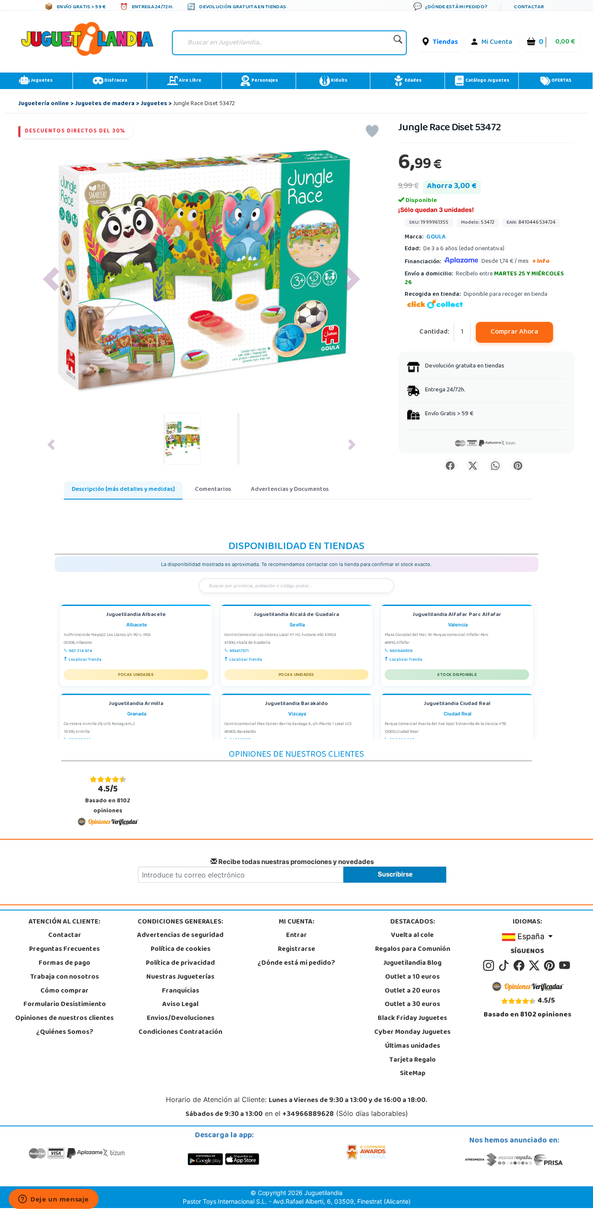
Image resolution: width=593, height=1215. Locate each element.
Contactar (64, 936)
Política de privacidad (180, 963)
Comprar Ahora (514, 332)
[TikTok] (505, 965)
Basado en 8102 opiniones (107, 799)
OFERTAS (560, 81)
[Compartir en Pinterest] (517, 465)
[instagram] (489, 965)
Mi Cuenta (496, 43)
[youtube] (565, 965)
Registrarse (296, 950)
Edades (413, 81)
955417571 (239, 651)
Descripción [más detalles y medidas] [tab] (123, 489)
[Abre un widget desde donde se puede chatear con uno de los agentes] (54, 1200)
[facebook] (520, 965)
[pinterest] (550, 965)
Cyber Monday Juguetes (412, 1033)
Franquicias (180, 991)
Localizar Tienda (85, 660)
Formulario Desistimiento (64, 1005)
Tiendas (445, 43)
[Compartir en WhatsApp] (495, 465)
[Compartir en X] (472, 465)
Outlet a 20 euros (412, 991)
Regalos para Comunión (412, 950)
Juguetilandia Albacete (136, 615)
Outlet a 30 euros (412, 1005)
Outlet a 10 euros (412, 977)
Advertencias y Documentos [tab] (290, 489)
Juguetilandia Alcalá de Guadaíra (296, 615)
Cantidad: (434, 333)
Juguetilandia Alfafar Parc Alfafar (456, 615)
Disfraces (115, 81)
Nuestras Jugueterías (180, 977)
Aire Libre (189, 81)
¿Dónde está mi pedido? (296, 963)
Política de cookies (181, 950)
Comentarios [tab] (213, 489)
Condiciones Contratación (180, 1033)
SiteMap (412, 1074)
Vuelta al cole (412, 936)
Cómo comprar (64, 991)
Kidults (338, 81)
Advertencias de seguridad (180, 936)
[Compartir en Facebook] (450, 465)
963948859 (400, 651)
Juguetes (41, 81)
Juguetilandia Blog (412, 963)
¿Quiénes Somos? (64, 1033)
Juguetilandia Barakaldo (296, 704)
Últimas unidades (412, 1046)
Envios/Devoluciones (180, 1019)
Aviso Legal (180, 1005)
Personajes (264, 81)
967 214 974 (80, 651)
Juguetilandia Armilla (136, 704)
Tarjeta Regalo (412, 1060)
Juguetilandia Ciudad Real (457, 704)
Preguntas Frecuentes (64, 950)
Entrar (296, 936)
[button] (51, 279)
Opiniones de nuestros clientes (64, 1019)
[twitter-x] (535, 965)
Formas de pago (64, 963)
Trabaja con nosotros (64, 977)
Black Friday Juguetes (412, 1019)
